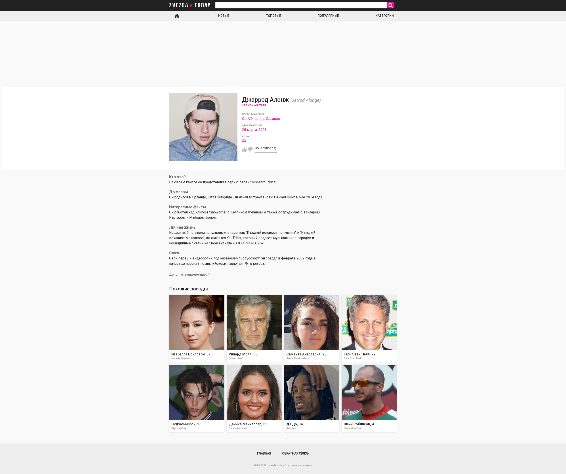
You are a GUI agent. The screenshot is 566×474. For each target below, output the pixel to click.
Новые (223, 15)
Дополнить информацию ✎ (190, 274)
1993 (262, 130)
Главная (176, 16)
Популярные (328, 15)
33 (244, 141)
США (246, 119)
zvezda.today (276, 465)
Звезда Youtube (254, 105)
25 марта (249, 130)
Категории (385, 15)
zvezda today (190, 5)
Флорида (257, 119)
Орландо (273, 119)
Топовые (273, 15)
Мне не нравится (250, 149)
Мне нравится (244, 149)
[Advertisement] (283, 54)
